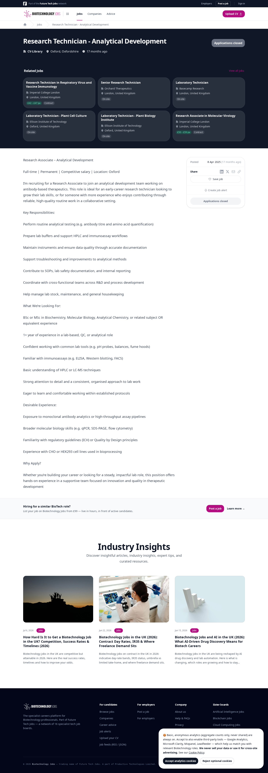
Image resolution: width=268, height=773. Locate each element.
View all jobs (236, 70)
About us (180, 711)
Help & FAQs (182, 718)
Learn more (236, 508)
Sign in (241, 3)
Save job (218, 179)
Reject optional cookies (217, 761)
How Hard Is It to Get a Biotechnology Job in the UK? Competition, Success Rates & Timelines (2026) (57, 641)
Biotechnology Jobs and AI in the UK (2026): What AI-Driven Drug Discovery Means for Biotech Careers (210, 641)
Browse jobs (107, 711)
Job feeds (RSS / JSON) (113, 744)
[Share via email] (233, 171)
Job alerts (105, 731)
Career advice (108, 725)
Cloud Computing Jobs (226, 725)
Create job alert (217, 190)
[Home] (25, 24)
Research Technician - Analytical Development (80, 24)
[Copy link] (239, 171)
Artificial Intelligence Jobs (228, 711)
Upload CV (231, 13)
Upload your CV (109, 738)
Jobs (79, 13)
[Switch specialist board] (67, 13)
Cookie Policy (196, 752)
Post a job (223, 3)
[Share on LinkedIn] (222, 171)
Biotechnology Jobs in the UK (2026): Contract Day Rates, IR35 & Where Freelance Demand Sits (128, 641)
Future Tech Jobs (49, 3)
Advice (111, 13)
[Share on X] (227, 171)
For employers (146, 718)
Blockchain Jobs (222, 718)
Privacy (179, 725)
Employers (206, 3)
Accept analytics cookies (180, 761)
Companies (95, 13)
